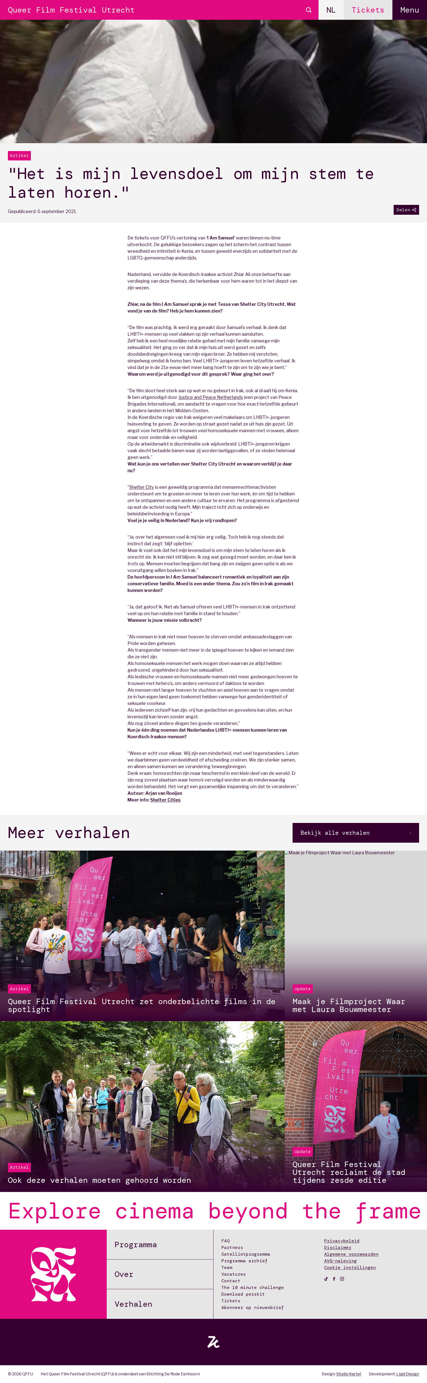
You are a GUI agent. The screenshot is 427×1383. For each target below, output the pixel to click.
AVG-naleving (340, 1261)
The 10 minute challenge (252, 1287)
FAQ (225, 1241)
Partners (232, 1247)
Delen (403, 210)
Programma (136, 1244)
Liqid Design (407, 1374)
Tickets (368, 10)
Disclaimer (337, 1247)
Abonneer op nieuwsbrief (252, 1307)
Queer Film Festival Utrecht (71, 10)
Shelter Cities (165, 799)
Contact (230, 1281)
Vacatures (233, 1274)
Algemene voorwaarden (351, 1254)
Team (226, 1267)
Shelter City (141, 487)
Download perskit (243, 1294)
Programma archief (244, 1261)
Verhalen (133, 1304)
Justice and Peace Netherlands (210, 397)
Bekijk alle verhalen (335, 833)
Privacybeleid (342, 1241)
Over (124, 1274)
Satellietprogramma (245, 1254)
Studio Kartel (348, 1374)
